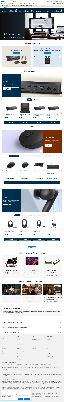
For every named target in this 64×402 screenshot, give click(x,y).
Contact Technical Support (35, 339)
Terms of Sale (12, 364)
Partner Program (34, 351)
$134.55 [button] (20, 234)
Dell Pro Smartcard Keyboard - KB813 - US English (39, 171)
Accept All (27, 398)
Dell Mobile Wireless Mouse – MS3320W (25, 171)
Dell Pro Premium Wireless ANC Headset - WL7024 (10, 231)
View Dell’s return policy (6, 301)
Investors (18, 353)
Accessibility (49, 364)
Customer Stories (19, 359)
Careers (18, 350)
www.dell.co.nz (52, 367)
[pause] (46, 65)
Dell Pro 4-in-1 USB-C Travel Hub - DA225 (24, 115)
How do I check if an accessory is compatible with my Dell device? (13, 322)
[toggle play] (60, 95)
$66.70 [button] (20, 117)
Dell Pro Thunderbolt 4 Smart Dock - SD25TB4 (38, 115)
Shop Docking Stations (7, 89)
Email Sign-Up (49, 353)
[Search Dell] (38, 1)
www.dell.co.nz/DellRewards (34, 394)
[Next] (61, 113)
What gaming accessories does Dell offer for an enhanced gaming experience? (15, 327)
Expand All (4, 306)
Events (48, 351)
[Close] (30, 391)
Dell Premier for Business (59, 3)
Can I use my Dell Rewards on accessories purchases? (11, 332)
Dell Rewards (49, 350)
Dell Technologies (4, 362)
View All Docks (32, 126)
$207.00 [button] (34, 234)
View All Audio (32, 243)
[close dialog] (62, 5)
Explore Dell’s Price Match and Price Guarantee (51, 301)
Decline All (20, 398)
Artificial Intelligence (4, 348)
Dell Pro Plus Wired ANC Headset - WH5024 (24, 231)
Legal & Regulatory (43, 364)
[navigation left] (5, 99)
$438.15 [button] (48, 117)
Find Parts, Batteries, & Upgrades (52, 275)
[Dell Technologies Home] (5, 1)
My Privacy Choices (26, 364)
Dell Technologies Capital (20, 351)
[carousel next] (60, 56)
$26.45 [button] (6, 177)
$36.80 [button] (20, 177)
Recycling (18, 356)
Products (3, 350)
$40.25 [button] (48, 234)
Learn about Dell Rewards (27, 301)
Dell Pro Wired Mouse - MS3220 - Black (9, 171)
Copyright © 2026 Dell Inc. (5, 364)
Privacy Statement (19, 364)
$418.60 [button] (6, 234)
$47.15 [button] (48, 177)
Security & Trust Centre (50, 356)
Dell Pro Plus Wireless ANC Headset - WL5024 (38, 231)
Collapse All (8, 306)
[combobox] (25, 1)
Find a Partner (34, 348)
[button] (47, 1)
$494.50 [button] (34, 117)
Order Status (18, 339)
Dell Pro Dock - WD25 (9, 114)
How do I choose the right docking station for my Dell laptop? (12, 329)
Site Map (3, 338)
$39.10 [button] (34, 177)
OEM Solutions (34, 350)
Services (3, 353)
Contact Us (48, 339)
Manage (6, 398)
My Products (18, 342)
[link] (52, 1)
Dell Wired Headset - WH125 (52, 230)
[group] (47, 56)
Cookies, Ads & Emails (36, 364)
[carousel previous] (34, 56)
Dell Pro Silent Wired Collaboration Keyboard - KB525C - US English (52, 172)
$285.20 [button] (6, 117)
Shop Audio (7, 204)
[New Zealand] (2, 7)
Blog (47, 348)
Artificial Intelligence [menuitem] (4, 3)
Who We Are (18, 348)
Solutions (3, 351)
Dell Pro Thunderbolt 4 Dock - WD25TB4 (52, 115)
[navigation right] (63, 10)
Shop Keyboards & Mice (48, 145)
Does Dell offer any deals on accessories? (9, 324)
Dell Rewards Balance (20, 344)
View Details (11, 122)
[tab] (29, 99)
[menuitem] (10, 4)
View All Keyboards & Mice (32, 185)
